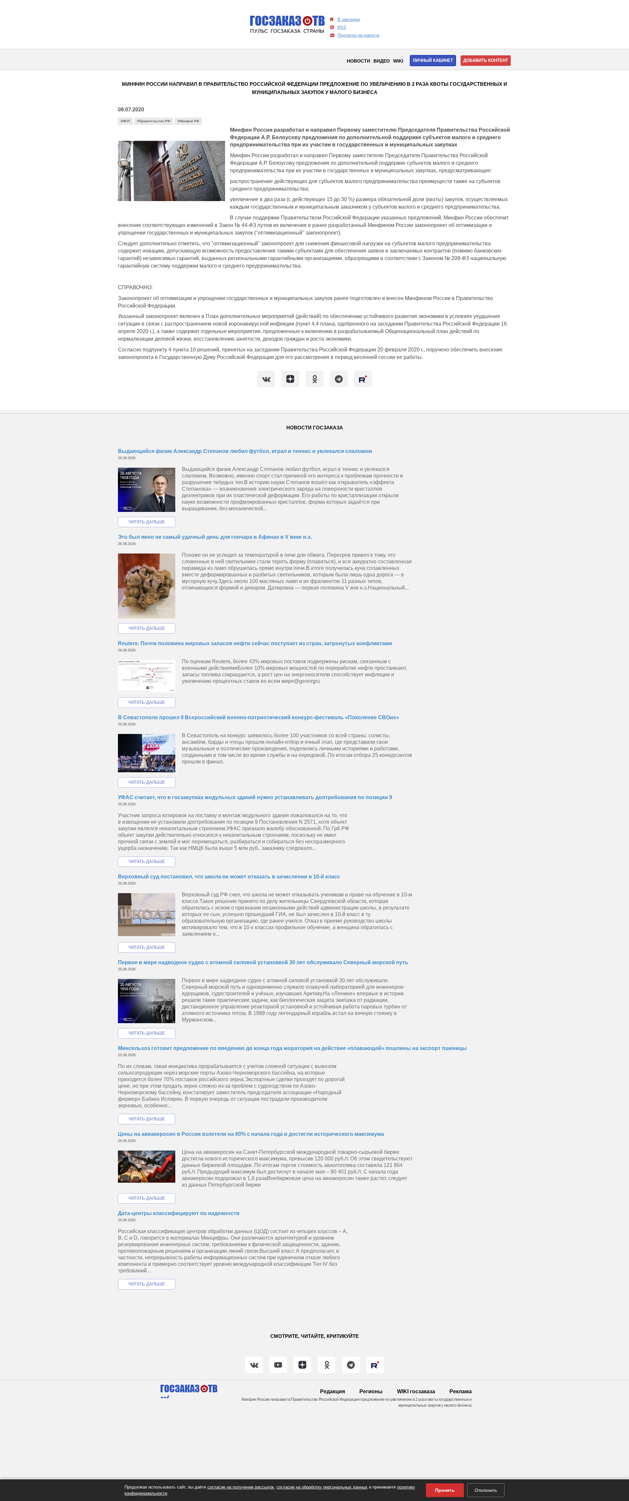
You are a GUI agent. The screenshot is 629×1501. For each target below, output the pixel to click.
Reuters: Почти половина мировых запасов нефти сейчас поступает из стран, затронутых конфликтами (255, 643)
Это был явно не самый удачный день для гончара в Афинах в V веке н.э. (215, 537)
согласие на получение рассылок (240, 1487)
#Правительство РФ (153, 121)
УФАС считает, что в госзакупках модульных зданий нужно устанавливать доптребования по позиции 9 (255, 797)
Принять (445, 1490)
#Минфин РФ (188, 121)
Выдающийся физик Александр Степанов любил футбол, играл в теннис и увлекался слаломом (245, 451)
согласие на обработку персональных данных (322, 1487)
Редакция (332, 1391)
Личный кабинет (433, 60)
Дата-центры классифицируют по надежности (178, 1213)
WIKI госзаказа (416, 1391)
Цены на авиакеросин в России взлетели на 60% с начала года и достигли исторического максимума (251, 1134)
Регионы (371, 1391)
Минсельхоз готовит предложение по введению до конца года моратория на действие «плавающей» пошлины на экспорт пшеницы (292, 1048)
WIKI (398, 61)
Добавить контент (485, 60)
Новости (358, 61)
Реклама (460, 1391)
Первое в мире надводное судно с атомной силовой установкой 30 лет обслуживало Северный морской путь (263, 962)
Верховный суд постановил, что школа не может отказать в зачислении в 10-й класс (229, 876)
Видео (381, 61)
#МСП (125, 121)
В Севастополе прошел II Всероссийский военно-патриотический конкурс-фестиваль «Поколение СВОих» (258, 717)
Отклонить (486, 1490)
